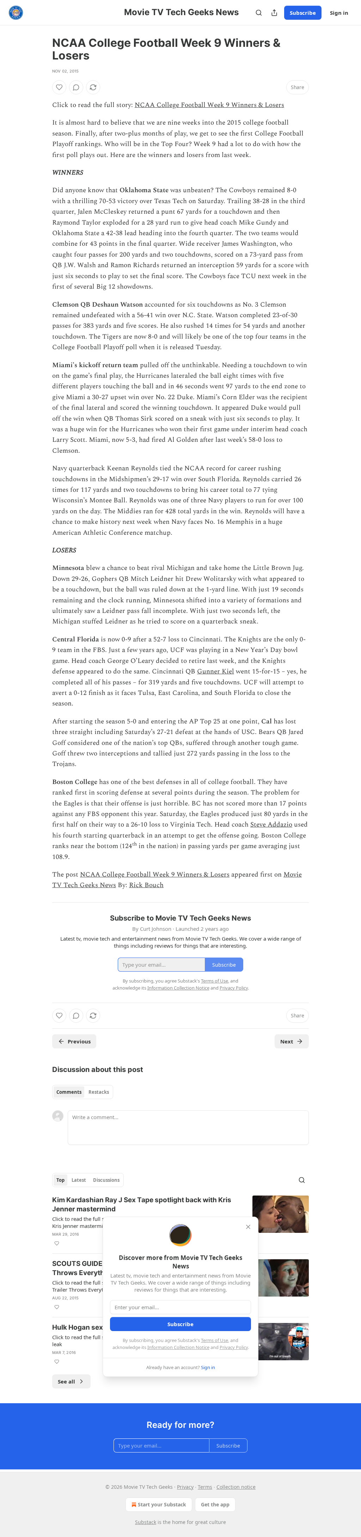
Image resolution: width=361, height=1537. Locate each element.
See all (66, 1381)
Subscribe (303, 12)
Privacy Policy (234, 1347)
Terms (205, 1486)
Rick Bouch (146, 885)
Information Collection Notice (178, 1347)
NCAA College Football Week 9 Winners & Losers (209, 105)
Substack (145, 1522)
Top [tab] (60, 1180)
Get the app (215, 1504)
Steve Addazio (271, 825)
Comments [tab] (68, 1092)
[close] (248, 1226)
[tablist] (82, 1092)
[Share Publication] (274, 13)
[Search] (259, 13)
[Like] (59, 87)
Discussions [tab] (106, 1180)
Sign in (339, 12)
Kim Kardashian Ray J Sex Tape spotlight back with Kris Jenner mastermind (141, 1204)
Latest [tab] (79, 1180)
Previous (79, 1041)
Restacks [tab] (98, 1092)
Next (286, 1041)
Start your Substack (162, 1504)
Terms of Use (214, 1340)
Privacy (185, 1486)
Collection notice (236, 1486)
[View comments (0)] (76, 87)
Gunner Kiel (215, 671)
